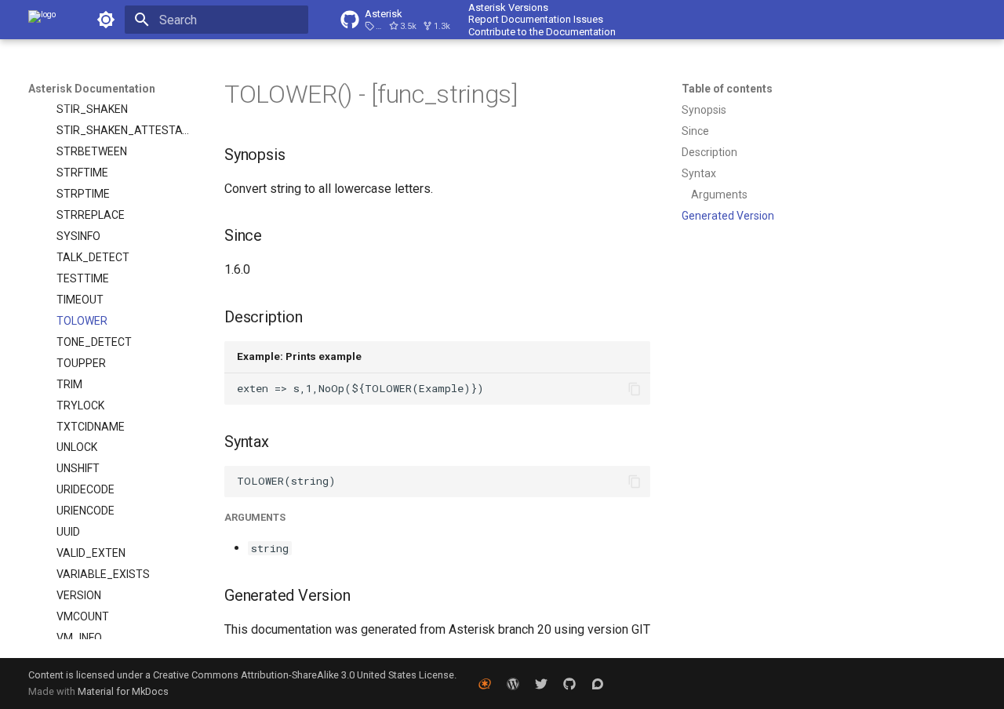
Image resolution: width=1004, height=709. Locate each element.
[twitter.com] (541, 683)
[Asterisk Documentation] (42, 19)
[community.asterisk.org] (597, 683)
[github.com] (569, 683)
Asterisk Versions (508, 7)
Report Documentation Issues (535, 19)
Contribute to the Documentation (542, 32)
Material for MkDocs (123, 691)
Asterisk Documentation (91, 88)
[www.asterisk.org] (484, 683)
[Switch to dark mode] (106, 19)
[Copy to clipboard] (634, 389)
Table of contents (727, 88)
